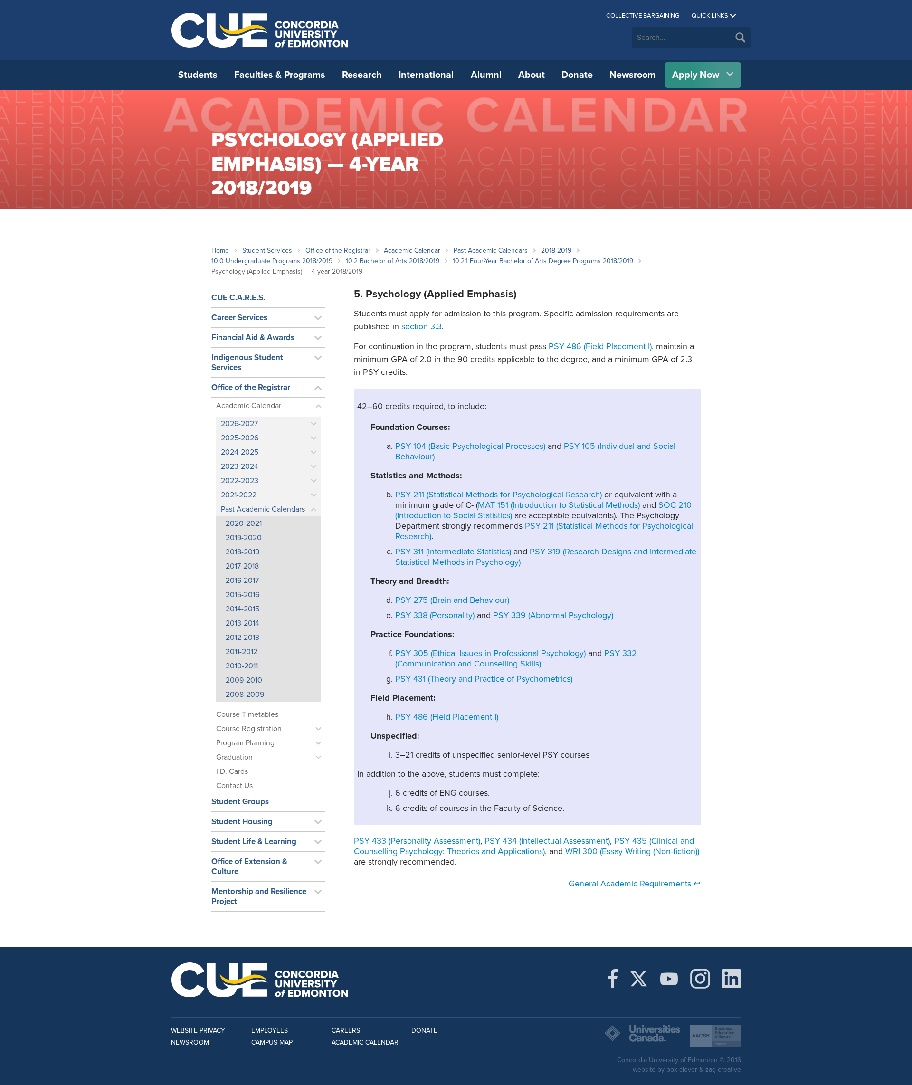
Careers (346, 1031)
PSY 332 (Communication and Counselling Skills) (516, 658)
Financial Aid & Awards (252, 338)
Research (362, 75)
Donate (577, 75)
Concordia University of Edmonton (260, 30)
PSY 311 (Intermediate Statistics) (453, 551)
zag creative (723, 1070)
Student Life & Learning (253, 842)
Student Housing (242, 822)
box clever (681, 1070)
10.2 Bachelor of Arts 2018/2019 (392, 261)
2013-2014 (242, 623)
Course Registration (249, 728)
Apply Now (695, 75)
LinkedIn (731, 979)
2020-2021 (244, 523)
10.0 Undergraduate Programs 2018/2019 (271, 261)
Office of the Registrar (337, 251)
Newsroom (632, 75)
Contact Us (234, 785)
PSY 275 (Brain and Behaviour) (452, 600)
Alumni (486, 75)
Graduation (234, 757)
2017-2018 (242, 566)
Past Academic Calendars (491, 251)
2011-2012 (241, 652)
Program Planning (245, 743)
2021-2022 (238, 495)
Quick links (710, 15)
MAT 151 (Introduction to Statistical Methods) (559, 505)
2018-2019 (556, 251)
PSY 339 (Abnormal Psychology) (553, 615)
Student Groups (240, 802)
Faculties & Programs (279, 75)
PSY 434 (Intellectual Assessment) (547, 841)
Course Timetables (247, 714)
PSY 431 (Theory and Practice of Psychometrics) (483, 679)
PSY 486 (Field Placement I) (600, 346)
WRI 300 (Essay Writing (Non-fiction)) (632, 851)
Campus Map (272, 1042)
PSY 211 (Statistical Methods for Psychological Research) (498, 494)
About (531, 75)
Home (220, 251)
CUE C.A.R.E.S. (238, 298)
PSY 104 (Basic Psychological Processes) (470, 446)
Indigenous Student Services (247, 362)
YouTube (669, 979)
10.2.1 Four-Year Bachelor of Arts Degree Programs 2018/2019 (543, 261)
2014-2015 (242, 609)
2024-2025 (239, 452)
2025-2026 (239, 438)
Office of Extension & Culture (249, 866)
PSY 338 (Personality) (435, 615)
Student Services (267, 251)
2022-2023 (239, 480)
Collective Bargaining (642, 15)
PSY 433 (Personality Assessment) (417, 841)
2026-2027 (239, 423)
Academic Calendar (412, 251)
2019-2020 (244, 537)
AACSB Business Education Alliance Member (715, 1036)
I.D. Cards (232, 771)
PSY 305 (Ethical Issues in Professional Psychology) (490, 653)
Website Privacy (198, 1031)
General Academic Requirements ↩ (635, 883)
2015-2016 (242, 595)
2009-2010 (244, 680)
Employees (269, 1031)
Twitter (638, 979)
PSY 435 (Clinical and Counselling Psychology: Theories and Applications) (524, 846)
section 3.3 (421, 326)
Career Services (239, 318)
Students (198, 75)
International (426, 75)
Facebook (613, 979)
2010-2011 (242, 666)
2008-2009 (245, 694)
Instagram (700, 979)
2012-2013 (242, 637)
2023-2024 (239, 466)
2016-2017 (242, 580)
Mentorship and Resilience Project (258, 896)
